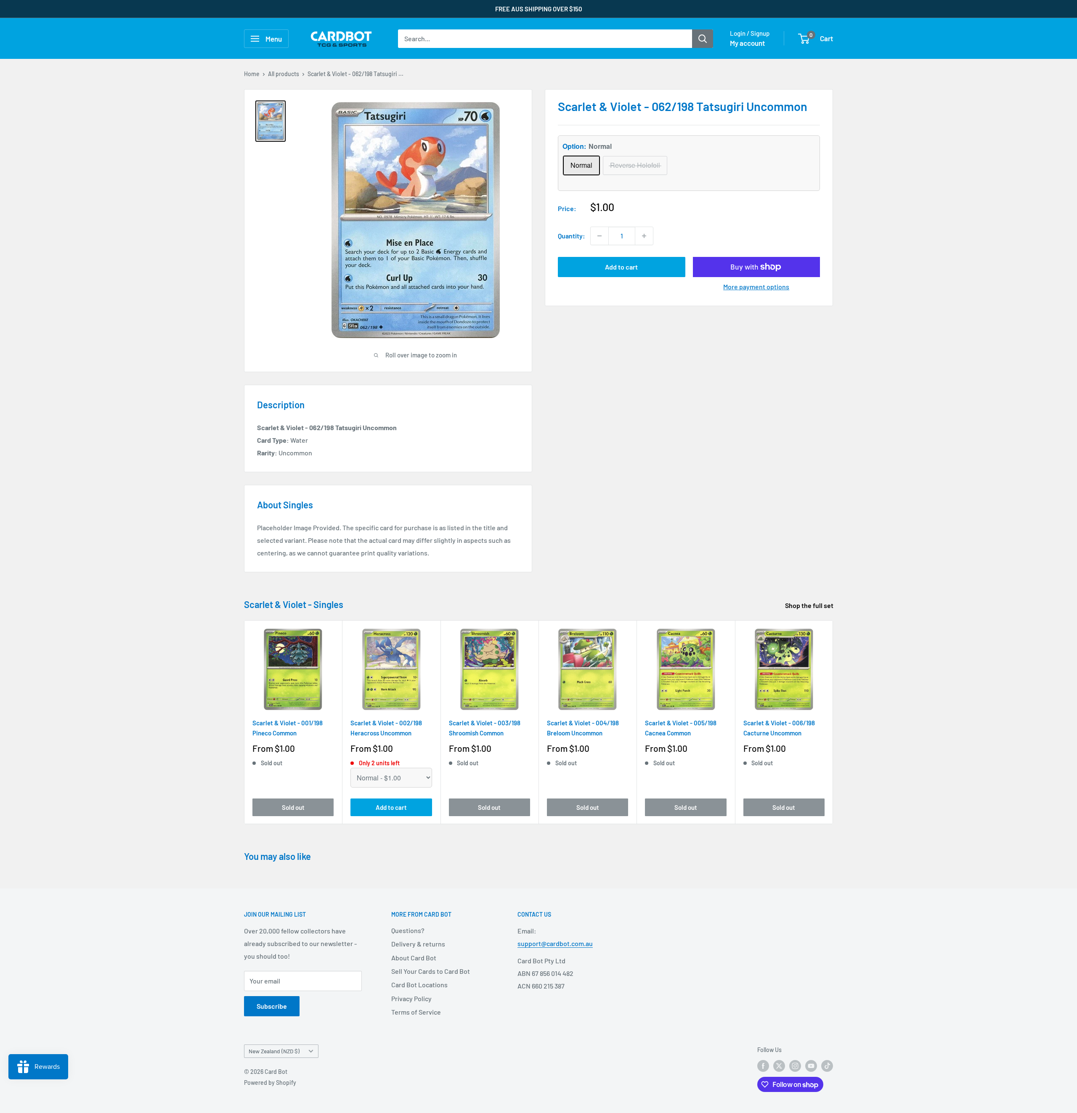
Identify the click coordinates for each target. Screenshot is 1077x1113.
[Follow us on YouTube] (811, 1066)
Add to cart (621, 267)
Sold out (293, 807)
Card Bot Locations (419, 985)
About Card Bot (413, 958)
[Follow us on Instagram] (795, 1066)
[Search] (702, 38)
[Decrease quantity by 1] (599, 236)
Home (252, 73)
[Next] (833, 722)
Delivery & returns (418, 944)
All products (283, 73)
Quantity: (571, 236)
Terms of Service (416, 1012)
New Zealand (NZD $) (274, 1051)
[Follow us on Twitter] (779, 1066)
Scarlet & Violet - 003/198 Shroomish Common (484, 727)
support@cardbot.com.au (555, 943)
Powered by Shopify (270, 1082)
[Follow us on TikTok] (827, 1066)
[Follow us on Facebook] (763, 1066)
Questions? (407, 930)
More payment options (756, 287)
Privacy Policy (411, 998)
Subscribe (272, 1006)
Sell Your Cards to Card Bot (430, 971)
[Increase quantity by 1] (644, 236)
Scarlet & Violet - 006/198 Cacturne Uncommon (779, 727)
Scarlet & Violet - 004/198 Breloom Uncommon (583, 727)
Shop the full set (810, 605)
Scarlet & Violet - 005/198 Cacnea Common (680, 727)
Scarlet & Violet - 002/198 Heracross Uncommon (386, 727)
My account (747, 43)
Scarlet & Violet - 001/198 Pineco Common (287, 727)
